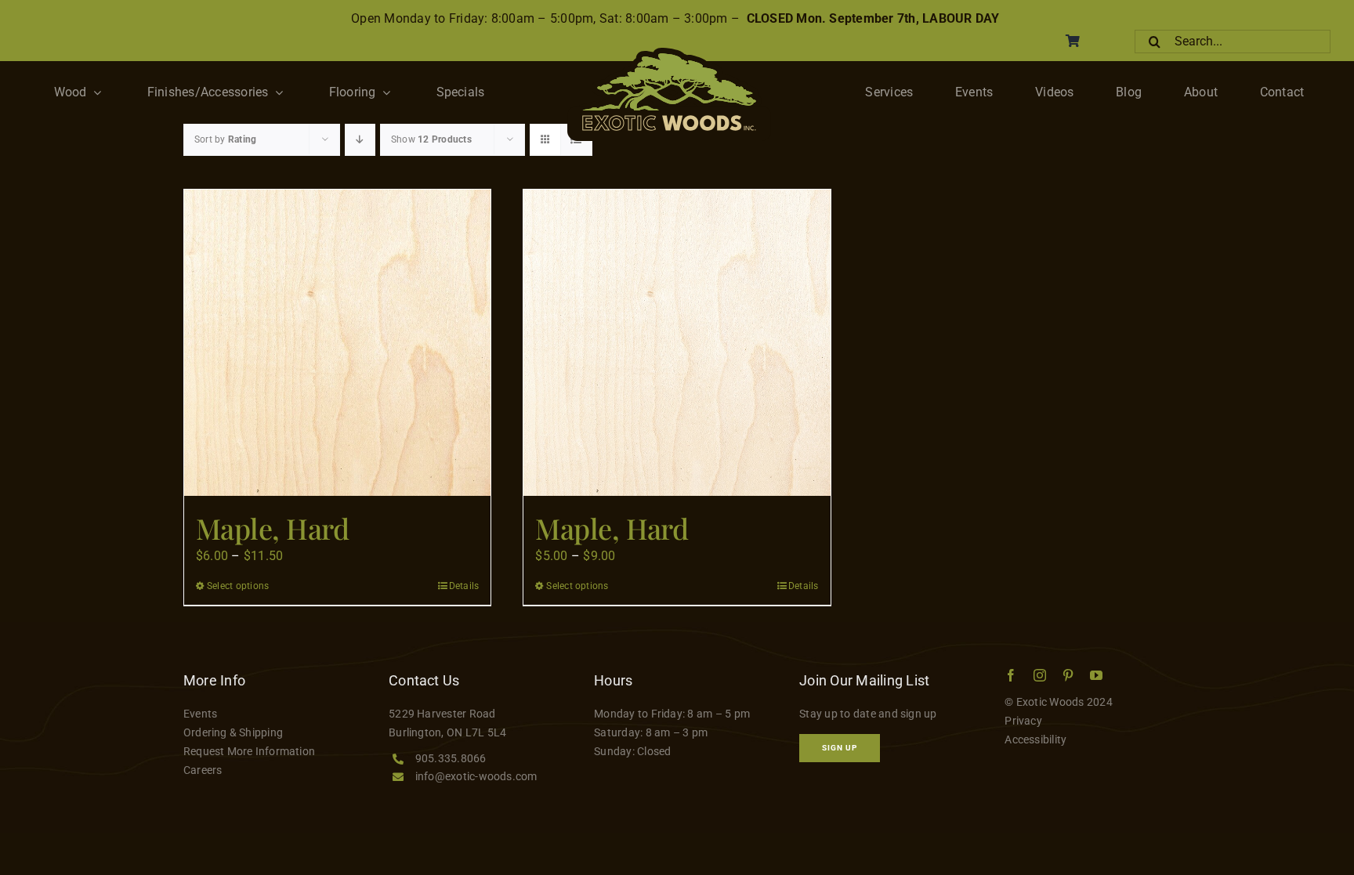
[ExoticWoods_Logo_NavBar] (669, 53)
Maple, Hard (272, 528)
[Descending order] (360, 140)
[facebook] (1011, 675)
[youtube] (1096, 675)
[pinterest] (1068, 675)
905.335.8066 (451, 758)
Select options (238, 585)
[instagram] (1040, 675)
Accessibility (1035, 739)
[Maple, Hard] (337, 343)
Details (464, 585)
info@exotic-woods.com (476, 776)
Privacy (1023, 720)
